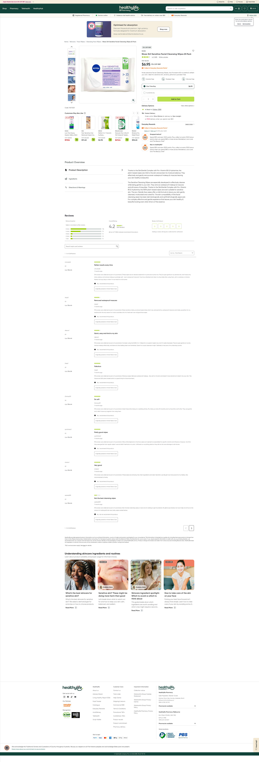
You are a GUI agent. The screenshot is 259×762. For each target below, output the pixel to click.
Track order (117, 694)
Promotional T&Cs (119, 712)
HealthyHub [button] (38, 8)
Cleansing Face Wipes (93, 42)
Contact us (116, 690)
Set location (246, 24)
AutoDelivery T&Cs (119, 716)
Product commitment (120, 723)
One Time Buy (151, 86)
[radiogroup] (168, 89)
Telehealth (96, 716)
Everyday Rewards (99, 708)
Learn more (25, 2)
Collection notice (139, 690)
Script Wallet (97, 719)
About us (96, 690)
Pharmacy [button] (14, 8)
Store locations (163, 729)
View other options (187, 105)
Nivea (144, 51)
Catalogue (96, 705)
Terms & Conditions (119, 708)
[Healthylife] (129, 8)
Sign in (146, 131)
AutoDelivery (150, 93)
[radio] (168, 86)
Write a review (163, 57)
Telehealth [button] (26, 8)
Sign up (153, 131)
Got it (239, 24)
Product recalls (118, 719)
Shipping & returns (119, 701)
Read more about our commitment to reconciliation (28, 749)
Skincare (72, 42)
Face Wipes (81, 42)
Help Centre (117, 697)
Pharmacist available (166, 706)
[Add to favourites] (193, 51)
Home (66, 42)
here (84, 545)
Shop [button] (4, 8)
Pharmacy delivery (119, 727)
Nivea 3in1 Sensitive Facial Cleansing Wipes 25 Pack (119, 42)
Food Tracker (97, 701)
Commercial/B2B (118, 705)
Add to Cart (175, 99)
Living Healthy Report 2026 (101, 697)
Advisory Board (97, 694)
